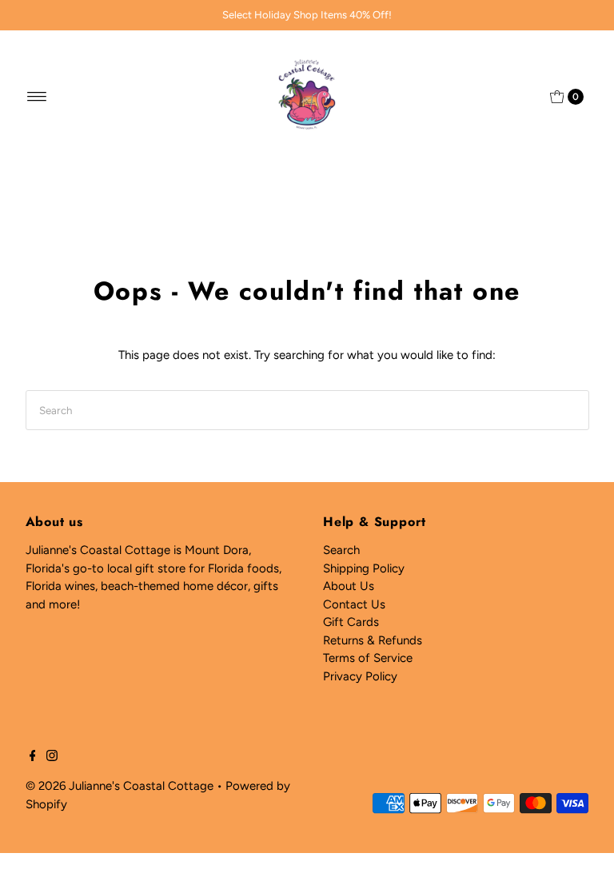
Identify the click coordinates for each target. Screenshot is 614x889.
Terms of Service (368, 658)
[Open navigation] (37, 97)
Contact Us (354, 604)
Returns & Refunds (372, 640)
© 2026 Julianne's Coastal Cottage (119, 786)
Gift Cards (351, 622)
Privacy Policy (360, 676)
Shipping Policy (364, 568)
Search (341, 550)
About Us (348, 586)
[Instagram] (52, 757)
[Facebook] (33, 757)
